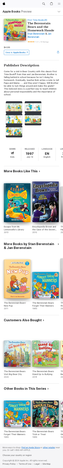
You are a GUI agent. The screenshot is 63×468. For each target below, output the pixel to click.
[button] (43, 4)
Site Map (46, 464)
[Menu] (59, 4)
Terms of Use (25, 464)
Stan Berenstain (36, 33)
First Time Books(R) (37, 20)
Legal (37, 464)
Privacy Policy (9, 464)
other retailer (49, 447)
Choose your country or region (17, 455)
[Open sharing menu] (58, 52)
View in (15, 52)
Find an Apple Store (30, 447)
